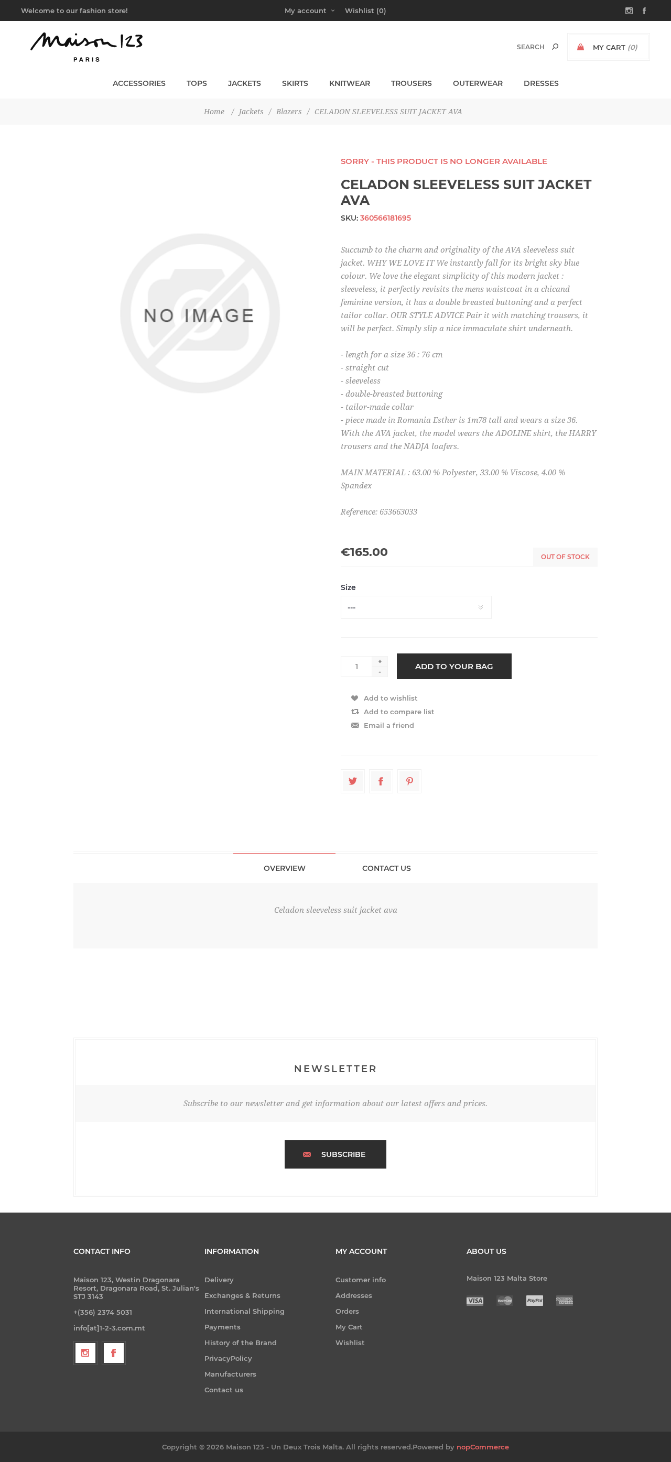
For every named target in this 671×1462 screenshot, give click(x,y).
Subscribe (343, 1154)
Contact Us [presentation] (386, 868)
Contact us (223, 1389)
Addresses (354, 1295)
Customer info (361, 1279)
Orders (347, 1311)
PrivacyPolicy (228, 1358)
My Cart (349, 1327)
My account (306, 10)
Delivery (219, 1279)
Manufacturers (230, 1374)
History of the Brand (240, 1342)
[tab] (284, 868)
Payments (222, 1327)
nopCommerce (483, 1447)
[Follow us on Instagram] (85, 1353)
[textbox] (520, 47)
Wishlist (350, 1342)
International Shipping (244, 1311)
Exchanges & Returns (242, 1295)
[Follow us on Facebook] (114, 1353)
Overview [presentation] (285, 868)
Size (348, 587)
